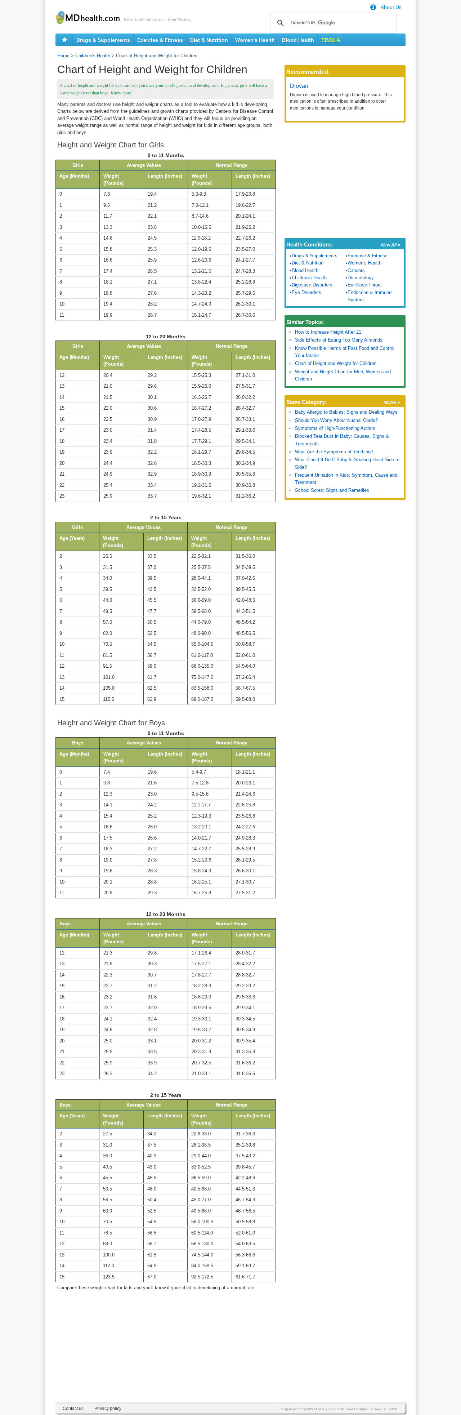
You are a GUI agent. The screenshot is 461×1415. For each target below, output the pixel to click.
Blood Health (298, 40)
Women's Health (255, 40)
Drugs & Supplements (103, 40)
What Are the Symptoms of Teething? (334, 451)
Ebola (330, 40)
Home (63, 55)
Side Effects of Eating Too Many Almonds (338, 340)
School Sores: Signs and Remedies (332, 490)
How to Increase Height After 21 (328, 332)
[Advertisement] (165, 1351)
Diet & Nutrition (209, 40)
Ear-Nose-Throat (365, 285)
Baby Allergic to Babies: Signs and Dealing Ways (346, 412)
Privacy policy (107, 1408)
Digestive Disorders (312, 285)
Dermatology (361, 277)
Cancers (356, 270)
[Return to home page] (64, 40)
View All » (390, 245)
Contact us (73, 1408)
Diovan (299, 86)
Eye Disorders (306, 292)
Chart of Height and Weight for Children (335, 363)
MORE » (392, 402)
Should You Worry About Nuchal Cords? (336, 420)
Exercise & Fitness (160, 40)
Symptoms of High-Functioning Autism (335, 428)
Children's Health (92, 55)
